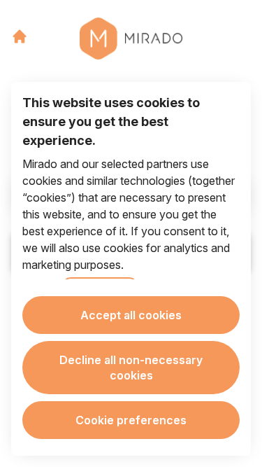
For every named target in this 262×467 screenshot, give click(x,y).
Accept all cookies (131, 315)
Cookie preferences (131, 420)
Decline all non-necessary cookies (131, 367)
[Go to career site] (19, 36)
